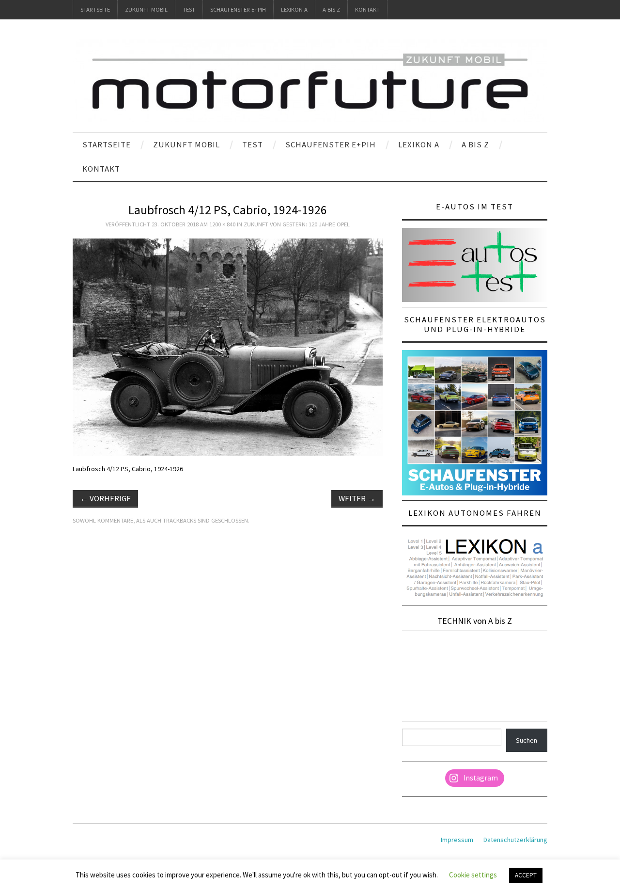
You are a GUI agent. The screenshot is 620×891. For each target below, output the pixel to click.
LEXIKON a (294, 9)
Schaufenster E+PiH (238, 9)
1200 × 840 (222, 224)
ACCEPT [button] (526, 875)
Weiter (357, 498)
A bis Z (331, 9)
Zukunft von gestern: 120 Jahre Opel (297, 224)
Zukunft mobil (146, 9)
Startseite (95, 9)
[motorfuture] (310, 80)
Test (189, 9)
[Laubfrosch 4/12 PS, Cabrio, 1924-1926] (228, 346)
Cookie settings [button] (473, 874)
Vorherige (105, 498)
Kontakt (367, 9)
